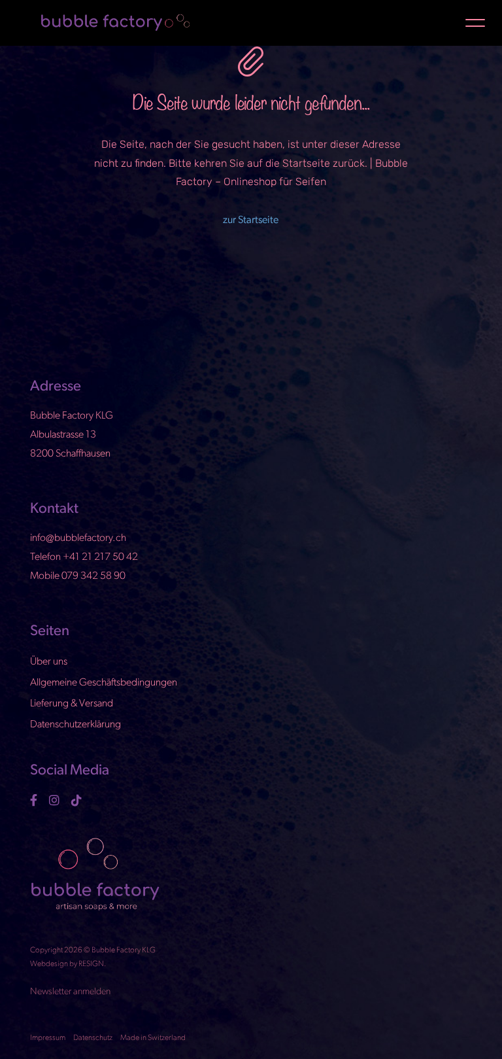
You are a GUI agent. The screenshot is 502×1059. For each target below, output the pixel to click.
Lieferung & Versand (71, 704)
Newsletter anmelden (70, 992)
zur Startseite (250, 220)
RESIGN (91, 964)
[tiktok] (78, 800)
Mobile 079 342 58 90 (78, 576)
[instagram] (56, 800)
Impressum (47, 1038)
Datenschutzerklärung (75, 725)
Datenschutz (92, 1038)
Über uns (48, 662)
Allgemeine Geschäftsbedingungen (103, 683)
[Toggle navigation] (475, 22)
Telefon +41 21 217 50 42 (84, 557)
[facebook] (35, 800)
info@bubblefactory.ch (78, 538)
